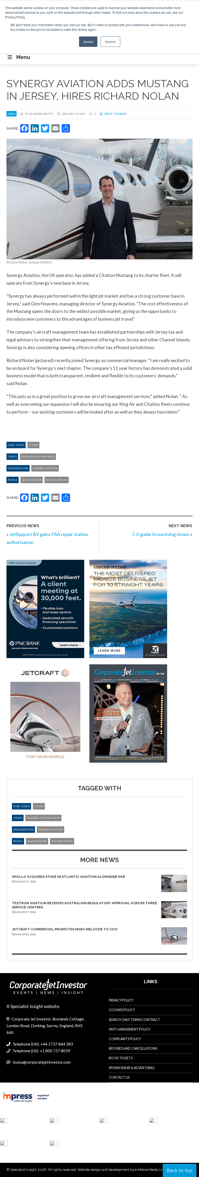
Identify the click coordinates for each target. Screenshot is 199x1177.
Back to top (180, 1170)
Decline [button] (110, 41)
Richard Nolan (56, 480)
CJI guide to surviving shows (160, 534)
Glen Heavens (31, 480)
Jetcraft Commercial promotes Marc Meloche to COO (65, 929)
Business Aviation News (38, 456)
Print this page (115, 113)
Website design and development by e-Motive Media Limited (123, 1170)
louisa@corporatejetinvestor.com (41, 1062)
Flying (33, 445)
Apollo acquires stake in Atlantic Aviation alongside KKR (68, 877)
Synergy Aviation (45, 468)
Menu (23, 57)
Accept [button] (88, 41)
